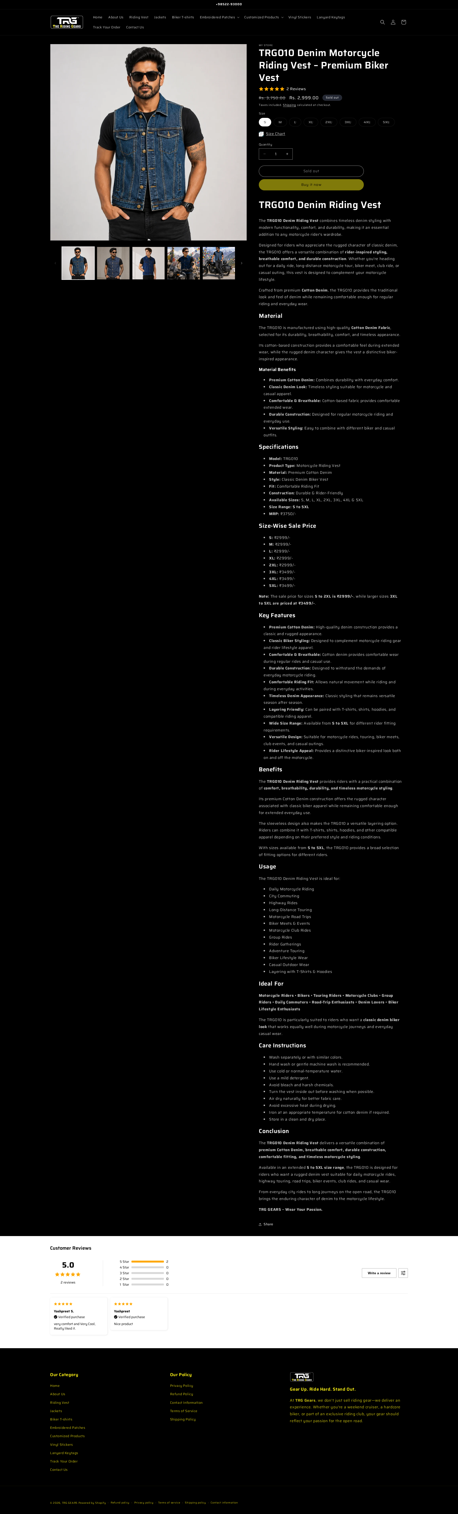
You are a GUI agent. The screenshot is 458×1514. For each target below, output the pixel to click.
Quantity (265, 144)
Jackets (56, 1411)
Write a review (379, 1273)
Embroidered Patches (67, 1427)
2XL (331, 122)
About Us (57, 1394)
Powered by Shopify (92, 1503)
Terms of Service (184, 1411)
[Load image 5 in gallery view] (219, 263)
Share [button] (268, 1224)
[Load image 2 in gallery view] (113, 263)
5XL (389, 122)
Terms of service (169, 1503)
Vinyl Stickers (61, 1444)
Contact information (224, 1503)
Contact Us (59, 1469)
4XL (370, 122)
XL (313, 122)
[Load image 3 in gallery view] (148, 263)
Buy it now (311, 185)
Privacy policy (144, 1503)
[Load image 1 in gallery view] (78, 263)
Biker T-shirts (61, 1419)
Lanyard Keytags (64, 1453)
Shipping (289, 105)
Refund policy (120, 1503)
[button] (219, 17)
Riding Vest (59, 1402)
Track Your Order (64, 1461)
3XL (350, 122)
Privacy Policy (181, 1385)
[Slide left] (55, 263)
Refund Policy (181, 1394)
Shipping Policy (183, 1419)
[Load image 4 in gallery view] (183, 263)
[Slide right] (241, 263)
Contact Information (186, 1402)
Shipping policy (195, 1503)
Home (55, 1385)
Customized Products (67, 1436)
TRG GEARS (70, 1503)
